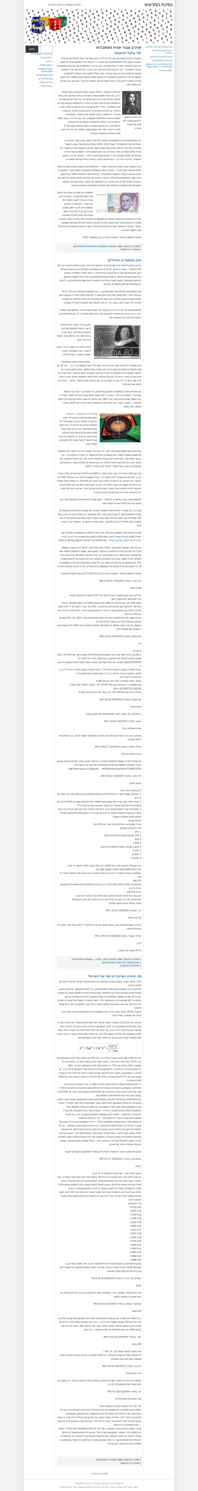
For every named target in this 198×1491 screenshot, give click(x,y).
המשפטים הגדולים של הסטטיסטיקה (90, 246)
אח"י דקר (72, 1487)
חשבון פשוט (102, 1460)
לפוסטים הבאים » (99, 1473)
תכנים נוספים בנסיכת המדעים (158, 47)
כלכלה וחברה (46, 57)
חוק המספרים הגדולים (124, 260)
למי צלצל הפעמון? (127, 53)
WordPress (80, 1483)
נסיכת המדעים (158, 4)
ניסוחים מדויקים (117, 310)
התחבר (97, 1483)
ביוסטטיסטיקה (46, 65)
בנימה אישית (47, 86)
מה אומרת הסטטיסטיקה (42, 54)
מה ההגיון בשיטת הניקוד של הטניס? (114, 976)
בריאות (49, 61)
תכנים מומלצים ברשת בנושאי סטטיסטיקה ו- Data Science (159, 65)
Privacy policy (165, 70)
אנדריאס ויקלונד (124, 1487)
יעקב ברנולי (135, 313)
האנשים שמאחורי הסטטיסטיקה (45, 70)
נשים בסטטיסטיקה (44, 75)
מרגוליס (63, 1487)
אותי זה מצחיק (46, 82)
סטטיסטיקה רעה (45, 79)
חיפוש (32, 49)
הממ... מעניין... (101, 959)
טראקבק (124, 249)
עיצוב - (134, 1487)
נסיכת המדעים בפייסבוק (161, 56)
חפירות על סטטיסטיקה (162, 60)
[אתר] (126, 1278)
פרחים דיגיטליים (101, 1487)
